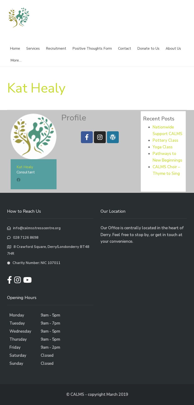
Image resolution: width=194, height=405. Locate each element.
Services (33, 48)
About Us (173, 48)
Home (15, 48)
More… (16, 60)
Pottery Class (165, 140)
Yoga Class (162, 147)
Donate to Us (148, 48)
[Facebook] (87, 137)
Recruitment (56, 48)
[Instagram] (100, 137)
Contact (124, 48)
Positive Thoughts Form (92, 48)
